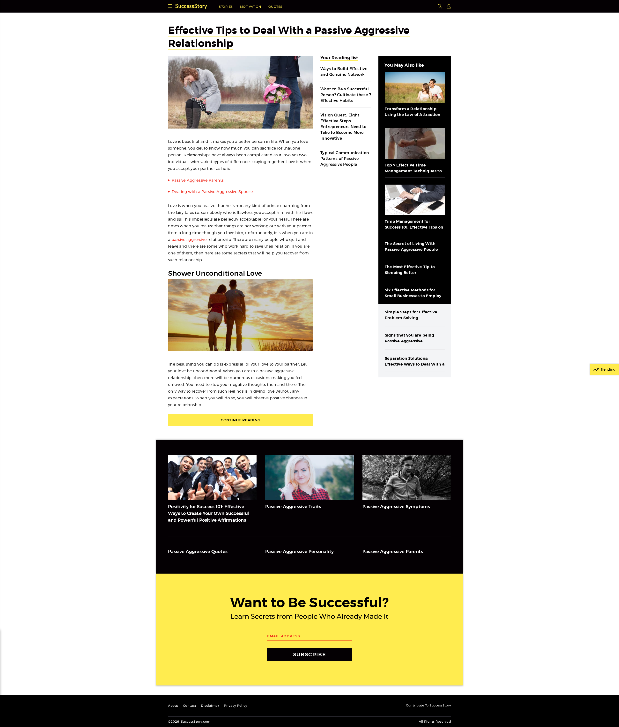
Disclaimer (210, 705)
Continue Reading (240, 420)
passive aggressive (188, 240)
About (173, 705)
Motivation (250, 6)
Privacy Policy (235, 705)
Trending (608, 369)
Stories (226, 6)
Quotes (275, 6)
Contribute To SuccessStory (428, 705)
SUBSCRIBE (309, 654)
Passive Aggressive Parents (197, 180)
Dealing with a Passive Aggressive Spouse (212, 192)
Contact (189, 705)
